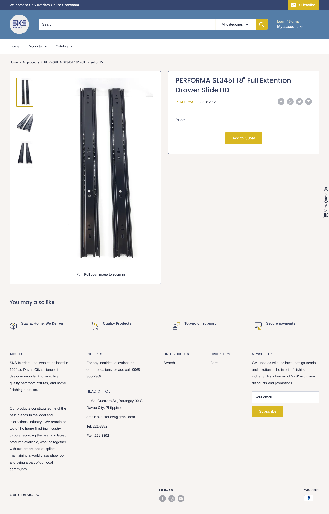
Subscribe (307, 5)
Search (169, 363)
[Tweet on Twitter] (299, 101)
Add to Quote (243, 138)
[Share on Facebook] (281, 101)
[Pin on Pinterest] (290, 101)
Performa (184, 102)
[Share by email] (308, 101)
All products (31, 62)
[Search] (262, 24)
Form (214, 363)
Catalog (62, 46)
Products (35, 46)
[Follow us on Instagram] (171, 498)
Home (14, 46)
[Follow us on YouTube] (181, 498)
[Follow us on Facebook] (162, 498)
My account (288, 27)
